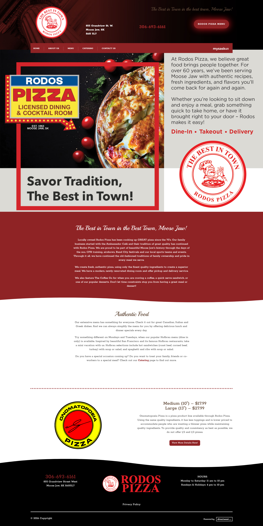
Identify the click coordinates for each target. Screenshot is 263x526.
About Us (53, 48)
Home (36, 48)
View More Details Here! (185, 442)
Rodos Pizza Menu (211, 24)
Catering (87, 48)
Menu (71, 48)
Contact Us (108, 48)
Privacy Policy (132, 504)
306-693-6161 (152, 27)
